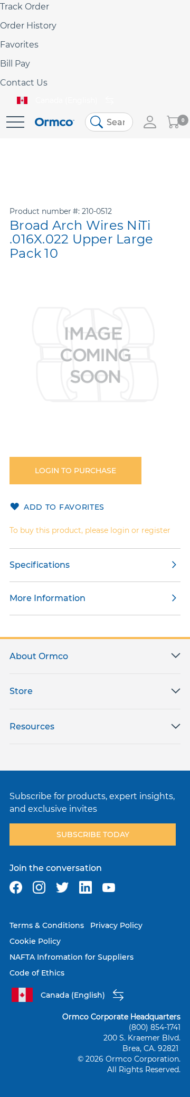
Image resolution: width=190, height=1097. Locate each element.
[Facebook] (16, 887)
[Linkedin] (85, 887)
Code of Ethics (37, 973)
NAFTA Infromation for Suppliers (72, 957)
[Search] (96, 122)
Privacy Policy (116, 925)
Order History (28, 26)
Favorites (19, 45)
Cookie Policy (35, 941)
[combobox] (109, 122)
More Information (48, 598)
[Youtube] (108, 887)
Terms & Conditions (47, 925)
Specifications (40, 565)
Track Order (24, 7)
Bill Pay (15, 64)
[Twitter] (62, 887)
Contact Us (24, 83)
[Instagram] (39, 887)
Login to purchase (75, 470)
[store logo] (54, 122)
